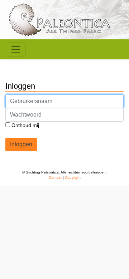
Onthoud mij (24, 125)
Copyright (73, 178)
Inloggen (21, 144)
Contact (55, 178)
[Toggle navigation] (16, 49)
